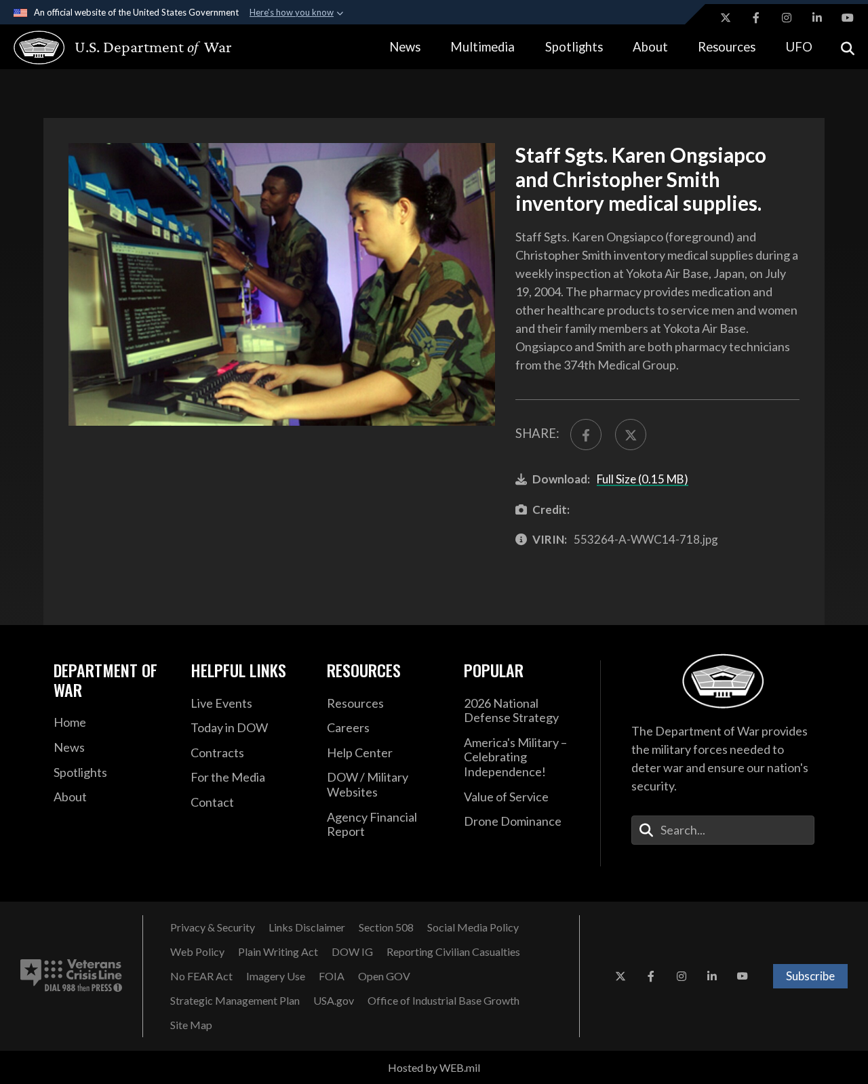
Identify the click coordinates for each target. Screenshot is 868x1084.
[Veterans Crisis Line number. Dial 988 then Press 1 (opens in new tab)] (71, 976)
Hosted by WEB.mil (434, 1067)
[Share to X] (630, 434)
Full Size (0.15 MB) (642, 479)
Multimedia (482, 46)
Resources (726, 46)
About (650, 46)
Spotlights (574, 46)
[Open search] (847, 47)
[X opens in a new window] (725, 17)
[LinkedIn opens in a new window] (817, 17)
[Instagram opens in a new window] (786, 17)
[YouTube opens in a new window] (847, 17)
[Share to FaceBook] (585, 434)
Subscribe (810, 976)
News (404, 46)
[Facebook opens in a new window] (756, 17)
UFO (799, 46)
